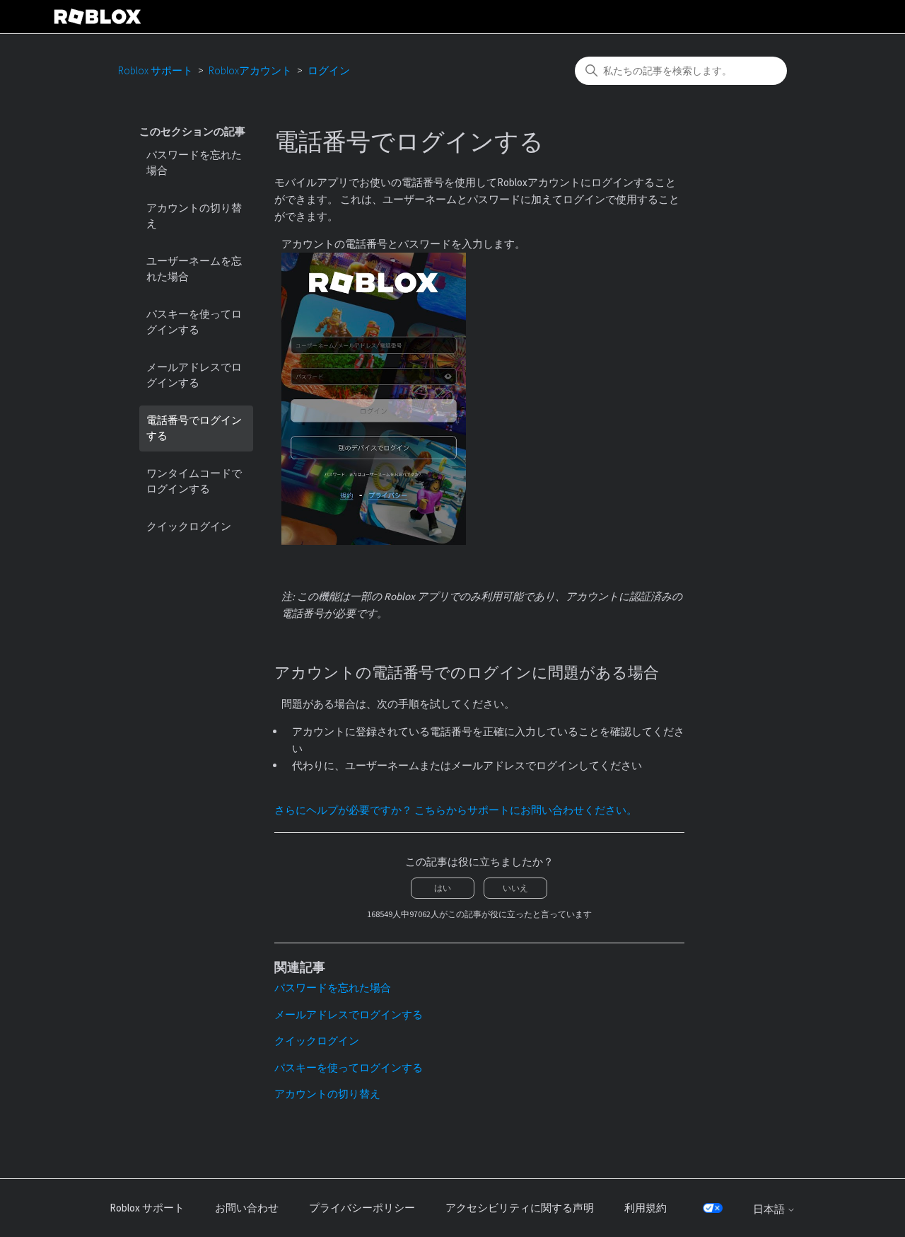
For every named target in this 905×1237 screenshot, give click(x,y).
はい (442, 887)
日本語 (770, 1209)
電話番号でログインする (194, 428)
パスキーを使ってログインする (194, 322)
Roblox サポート (155, 70)
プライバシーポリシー (362, 1207)
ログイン (329, 70)
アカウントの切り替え (194, 216)
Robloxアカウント (250, 70)
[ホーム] (97, 17)
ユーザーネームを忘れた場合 (194, 269)
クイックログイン (188, 526)
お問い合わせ (247, 1207)
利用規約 (645, 1207)
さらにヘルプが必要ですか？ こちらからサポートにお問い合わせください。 (455, 810)
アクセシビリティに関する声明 (519, 1207)
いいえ (515, 887)
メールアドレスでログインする (194, 375)
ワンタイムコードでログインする (194, 481)
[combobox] (681, 71)
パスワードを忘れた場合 (194, 163)
